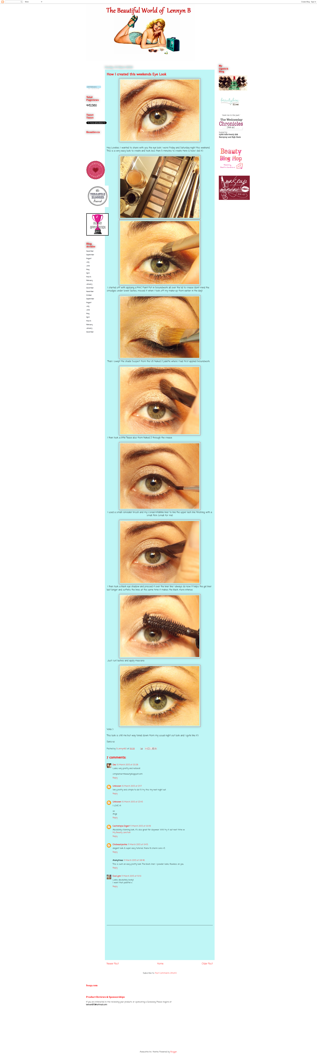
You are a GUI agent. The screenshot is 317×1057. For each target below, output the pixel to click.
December (90, 288)
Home (160, 964)
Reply (115, 777)
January (89, 284)
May (88, 269)
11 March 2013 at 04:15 (138, 844)
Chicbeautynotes (120, 844)
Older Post (207, 964)
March (88, 277)
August (88, 258)
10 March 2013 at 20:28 (127, 764)
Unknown (117, 786)
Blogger (173, 1051)
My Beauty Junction (122, 832)
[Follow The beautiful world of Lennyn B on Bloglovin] (93, 88)
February (89, 280)
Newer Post (113, 964)
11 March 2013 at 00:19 (140, 826)
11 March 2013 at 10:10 (131, 876)
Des (114, 764)
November (90, 251)
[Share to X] (151, 748)
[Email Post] (141, 748)
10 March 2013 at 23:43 (132, 801)
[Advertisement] (159, 942)
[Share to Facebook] (153, 748)
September (90, 255)
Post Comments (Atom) (166, 973)
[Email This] (146, 748)
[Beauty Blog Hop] (231, 169)
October (89, 295)
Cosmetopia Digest (121, 826)
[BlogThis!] (148, 748)
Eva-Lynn (117, 876)
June (88, 266)
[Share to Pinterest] (155, 748)
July (87, 262)
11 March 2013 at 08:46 (134, 860)
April (88, 273)
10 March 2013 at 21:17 (132, 786)
